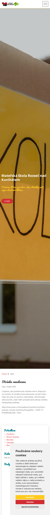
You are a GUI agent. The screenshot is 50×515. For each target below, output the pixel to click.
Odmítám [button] (30, 502)
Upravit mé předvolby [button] (30, 507)
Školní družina (13, 437)
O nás (7, 201)
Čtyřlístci (10, 434)
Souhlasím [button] (30, 497)
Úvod (4, 374)
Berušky (10, 440)
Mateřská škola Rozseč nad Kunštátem (23, 177)
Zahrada (10, 442)
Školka (9, 445)
